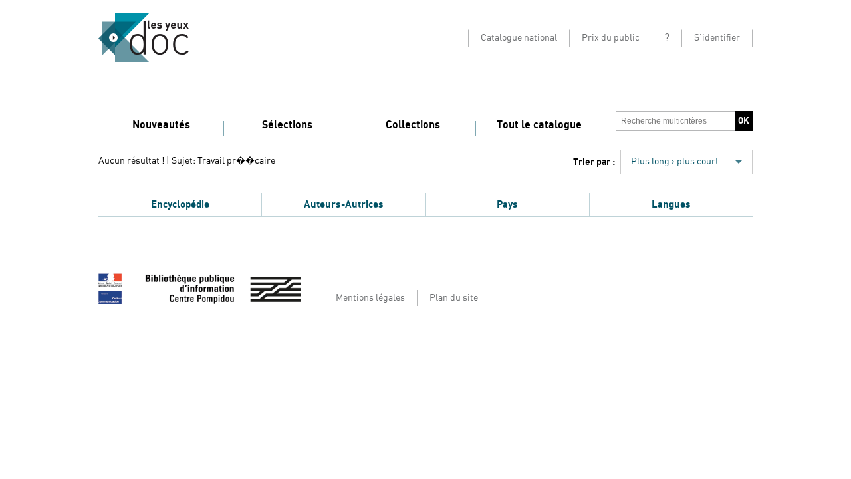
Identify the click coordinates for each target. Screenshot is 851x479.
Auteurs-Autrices (344, 204)
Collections (413, 125)
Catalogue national (519, 38)
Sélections (287, 125)
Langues (671, 204)
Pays (507, 204)
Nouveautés (161, 125)
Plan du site (453, 298)
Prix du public (611, 38)
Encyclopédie (180, 204)
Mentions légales (370, 298)
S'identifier (717, 38)
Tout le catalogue (539, 125)
